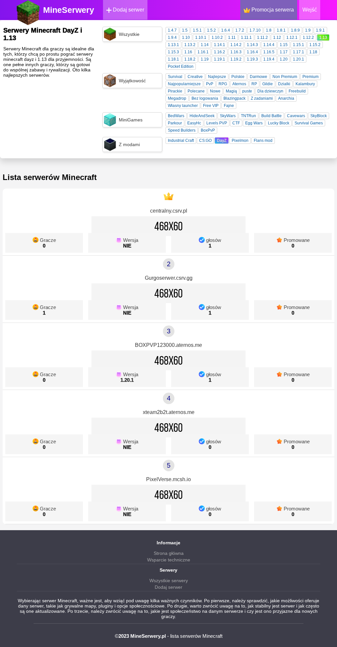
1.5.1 (197, 30)
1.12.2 (308, 37)
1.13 (323, 37)
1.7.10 (255, 30)
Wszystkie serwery (168, 580)
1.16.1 (203, 52)
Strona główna (169, 553)
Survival (175, 77)
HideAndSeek (202, 116)
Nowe (215, 91)
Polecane (196, 91)
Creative (195, 77)
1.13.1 (173, 45)
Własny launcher (183, 106)
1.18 (313, 52)
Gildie (267, 84)
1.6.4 (225, 30)
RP (254, 84)
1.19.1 (219, 59)
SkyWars (228, 116)
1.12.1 (292, 37)
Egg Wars (254, 123)
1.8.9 (295, 30)
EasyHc (194, 123)
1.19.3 (252, 59)
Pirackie (175, 91)
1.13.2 (189, 45)
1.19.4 (268, 59)
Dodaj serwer (128, 10)
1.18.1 (173, 59)
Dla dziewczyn (270, 91)
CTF (236, 123)
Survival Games (309, 123)
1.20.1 (298, 59)
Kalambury (305, 84)
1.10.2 (217, 37)
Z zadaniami (262, 98)
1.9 (308, 30)
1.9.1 (320, 30)
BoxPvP (208, 130)
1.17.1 (298, 52)
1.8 (269, 30)
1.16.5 (268, 52)
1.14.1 (219, 45)
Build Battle (271, 116)
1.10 (186, 37)
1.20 (284, 59)
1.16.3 (236, 52)
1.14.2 (236, 45)
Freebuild (297, 91)
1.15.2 (315, 45)
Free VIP (211, 106)
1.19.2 (236, 59)
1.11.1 (246, 37)
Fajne (229, 106)
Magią (231, 91)
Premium (310, 77)
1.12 (277, 37)
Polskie (238, 77)
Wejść (309, 10)
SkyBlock (318, 116)
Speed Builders (181, 130)
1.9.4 (172, 37)
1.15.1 (298, 45)
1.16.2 (219, 52)
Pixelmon (240, 140)
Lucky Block (278, 123)
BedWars (176, 116)
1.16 (188, 52)
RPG (223, 84)
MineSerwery (68, 9)
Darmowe (258, 77)
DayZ (221, 140)
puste (247, 91)
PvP (209, 84)
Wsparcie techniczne (168, 559)
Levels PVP (216, 123)
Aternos (239, 84)
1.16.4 (252, 52)
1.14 (205, 45)
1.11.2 (262, 37)
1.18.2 (189, 59)
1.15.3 (173, 52)
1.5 (185, 30)
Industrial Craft (181, 140)
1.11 (232, 37)
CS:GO (205, 140)
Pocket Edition (181, 66)
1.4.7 (172, 30)
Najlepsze (217, 77)
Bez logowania (205, 98)
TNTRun (248, 116)
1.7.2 (239, 30)
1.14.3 (252, 45)
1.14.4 (268, 45)
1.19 (205, 59)
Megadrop (177, 98)
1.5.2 (211, 30)
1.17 (284, 52)
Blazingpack (234, 98)
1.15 (284, 45)
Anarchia (286, 98)
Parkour (175, 123)
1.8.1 (281, 30)
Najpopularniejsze (184, 84)
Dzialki (284, 84)
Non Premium (284, 77)
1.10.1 (200, 37)
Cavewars (296, 116)
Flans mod (263, 140)
